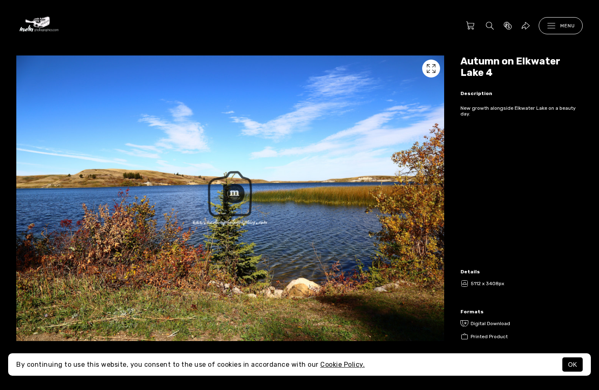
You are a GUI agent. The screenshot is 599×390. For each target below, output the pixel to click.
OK (572, 364)
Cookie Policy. (342, 364)
